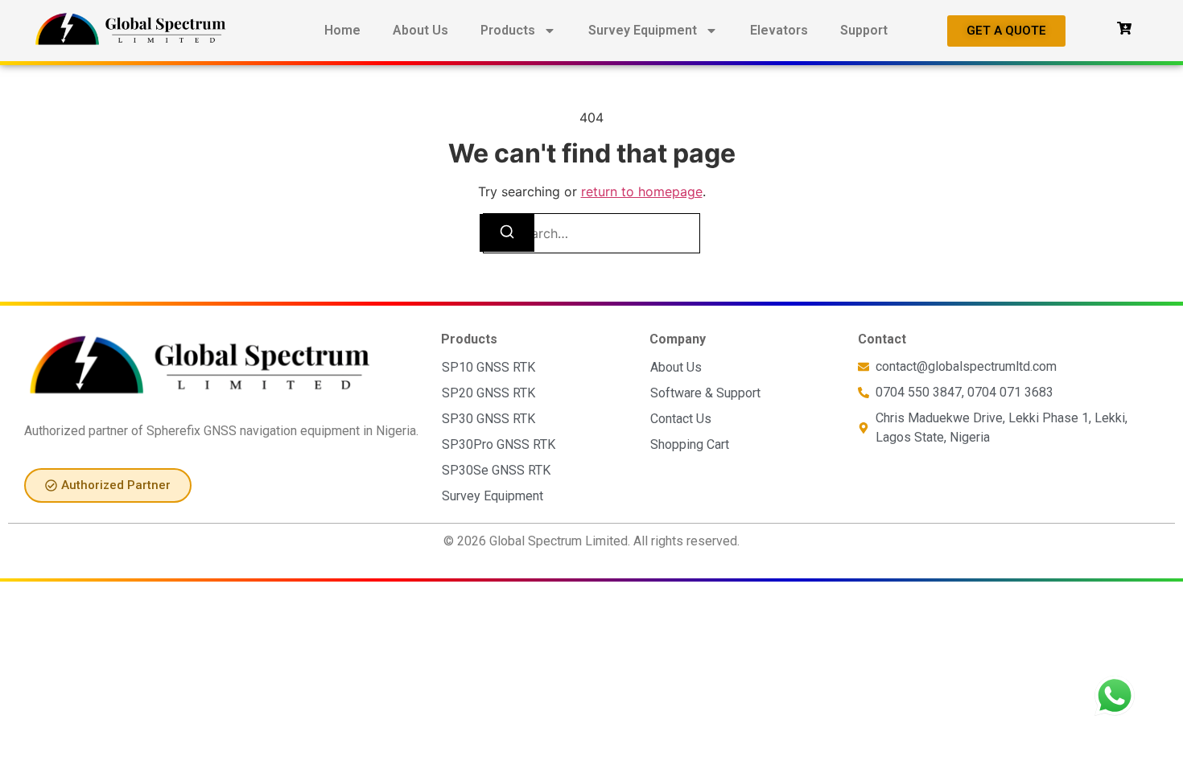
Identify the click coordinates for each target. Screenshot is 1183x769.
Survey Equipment (642, 30)
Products (507, 30)
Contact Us (680, 418)
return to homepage (642, 191)
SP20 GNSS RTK (488, 393)
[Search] (507, 233)
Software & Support (705, 393)
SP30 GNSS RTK (488, 418)
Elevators (779, 30)
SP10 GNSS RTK (488, 367)
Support (864, 30)
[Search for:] (591, 233)
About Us (420, 30)
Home (342, 30)
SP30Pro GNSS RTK (498, 444)
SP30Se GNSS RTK (496, 470)
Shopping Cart (689, 444)
